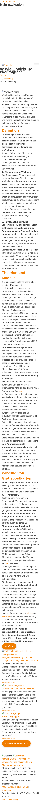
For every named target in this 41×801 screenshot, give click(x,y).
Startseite (4, 8)
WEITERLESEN (9, 682)
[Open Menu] (36, 63)
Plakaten (6, 616)
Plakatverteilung (7, 20)
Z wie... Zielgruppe (10, 717)
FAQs (2, 57)
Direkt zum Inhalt (7, 1)
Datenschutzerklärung (18, 787)
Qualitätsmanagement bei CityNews (18, 688)
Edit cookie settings (10, 799)
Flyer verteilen (6, 14)
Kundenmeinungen (8, 36)
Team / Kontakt (7, 51)
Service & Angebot (8, 26)
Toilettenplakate (7, 23)
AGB (4, 787)
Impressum (7, 790)
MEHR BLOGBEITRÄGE (16, 743)
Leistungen (5, 39)
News (2, 61)
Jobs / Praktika (6, 54)
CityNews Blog (6, 42)
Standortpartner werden (11, 33)
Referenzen (5, 45)
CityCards (4, 17)
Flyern (30, 613)
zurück (9, 646)
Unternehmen (6, 48)
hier (20, 391)
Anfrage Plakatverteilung (21, 762)
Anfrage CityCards (10, 759)
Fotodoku (4, 29)
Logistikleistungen (8, 11)
